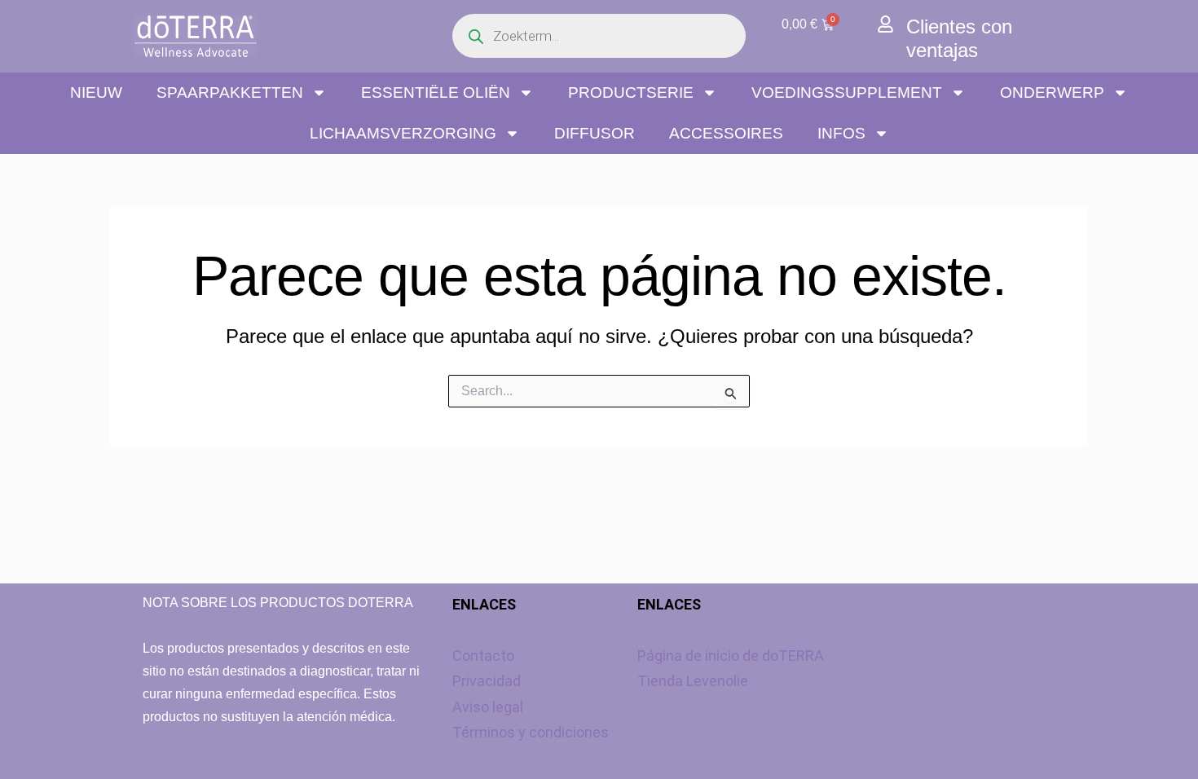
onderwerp (1052, 92)
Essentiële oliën (435, 92)
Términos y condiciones (530, 732)
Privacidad (486, 680)
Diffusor (594, 133)
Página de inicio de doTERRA (730, 655)
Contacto (483, 655)
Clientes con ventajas (959, 38)
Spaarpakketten (229, 92)
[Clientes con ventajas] (885, 24)
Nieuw (96, 92)
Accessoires (726, 133)
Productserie (631, 92)
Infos (841, 133)
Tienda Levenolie (692, 680)
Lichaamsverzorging (403, 133)
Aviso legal (487, 706)
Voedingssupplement (846, 92)
